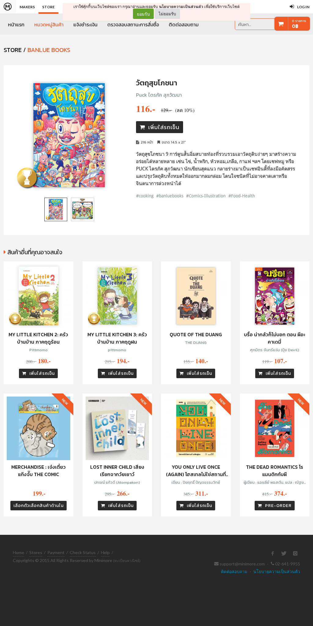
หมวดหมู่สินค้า (49, 24)
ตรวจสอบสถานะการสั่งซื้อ (133, 24)
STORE (13, 49)
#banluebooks (169, 195)
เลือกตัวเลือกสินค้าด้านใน (38, 505)
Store (48, 7)
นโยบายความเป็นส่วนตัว (181, 6)
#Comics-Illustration (206, 195)
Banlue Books (49, 49)
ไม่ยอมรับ (167, 13)
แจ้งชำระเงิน (85, 24)
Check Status (83, 552)
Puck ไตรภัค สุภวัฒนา (159, 95)
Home (18, 552)
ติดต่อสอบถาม (184, 24)
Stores (35, 552)
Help (105, 552)
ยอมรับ (143, 14)
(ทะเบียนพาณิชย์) (127, 560)
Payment (55, 552)
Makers (27, 7)
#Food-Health (241, 195)
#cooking (144, 195)
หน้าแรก (16, 24)
